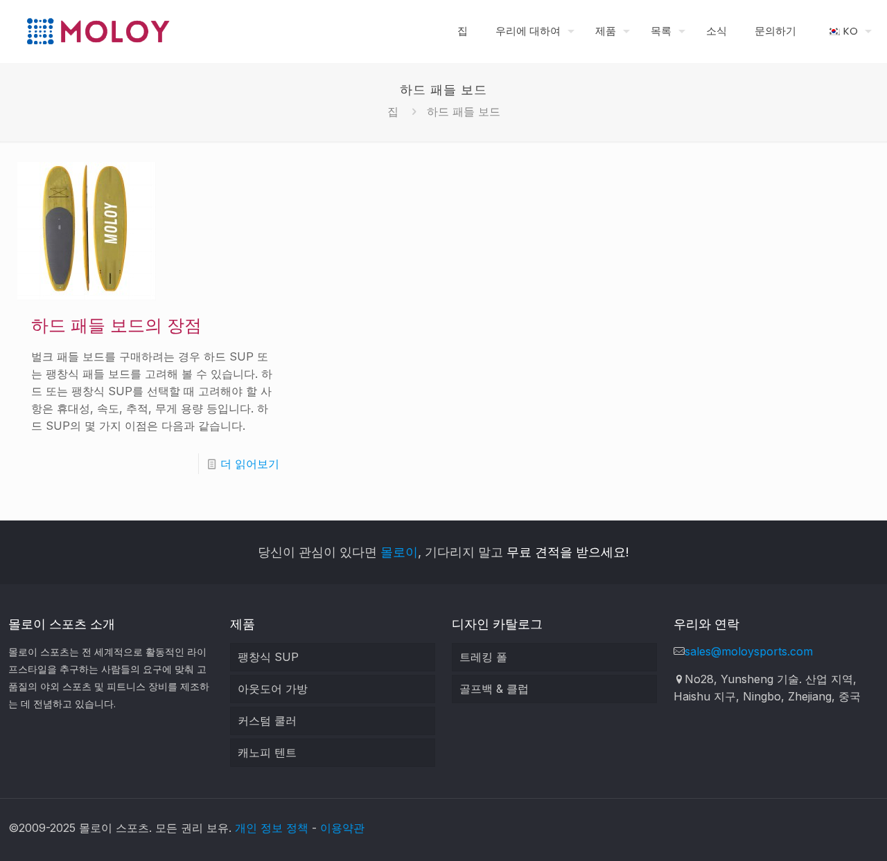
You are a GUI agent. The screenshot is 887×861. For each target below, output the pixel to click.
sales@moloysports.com (749, 651)
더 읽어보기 (249, 464)
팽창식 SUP (268, 657)
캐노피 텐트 (267, 752)
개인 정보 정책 (271, 828)
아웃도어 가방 (273, 689)
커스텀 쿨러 (267, 720)
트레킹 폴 (483, 657)
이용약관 (342, 828)
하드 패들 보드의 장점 (116, 326)
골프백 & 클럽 (494, 689)
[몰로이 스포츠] (97, 31)
